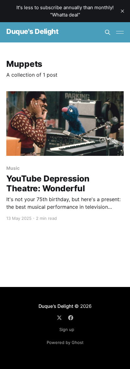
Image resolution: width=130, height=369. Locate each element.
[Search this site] (108, 32)
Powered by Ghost (65, 342)
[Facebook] (70, 317)
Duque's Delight (32, 31)
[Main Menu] (120, 32)
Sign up (66, 329)
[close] (122, 11)
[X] (59, 317)
